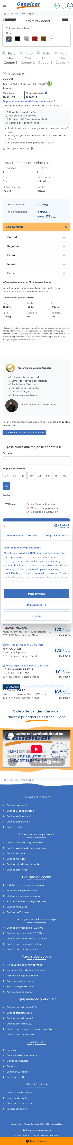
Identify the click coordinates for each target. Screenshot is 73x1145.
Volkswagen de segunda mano (24, 964)
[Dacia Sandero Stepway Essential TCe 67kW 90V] (33, 686)
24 (6, 475)
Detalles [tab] (33, 535)
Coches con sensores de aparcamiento (29, 1029)
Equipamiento (15, 226)
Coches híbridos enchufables (23, 864)
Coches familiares (16, 906)
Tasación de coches (17, 1098)
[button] (57, 6)
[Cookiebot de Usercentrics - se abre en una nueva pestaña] (54, 526)
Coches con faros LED (19, 1023)
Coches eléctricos (16, 869)
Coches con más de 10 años (22, 949)
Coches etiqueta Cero (19, 1012)
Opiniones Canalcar (18, 1060)
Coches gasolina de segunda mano (26, 848)
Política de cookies (53, 1124)
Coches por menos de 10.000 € (24, 927)
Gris (8, 33)
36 (14, 475)
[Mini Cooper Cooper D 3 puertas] (23, 644)
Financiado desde (35, 93)
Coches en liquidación (19, 816)
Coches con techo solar (20, 1034)
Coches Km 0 (14, 827)
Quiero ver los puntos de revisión (24, 432)
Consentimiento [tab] (13, 535)
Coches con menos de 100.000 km (26, 938)
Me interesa (38, 1141)
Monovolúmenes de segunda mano (26, 901)
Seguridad (13, 246)
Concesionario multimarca (22, 1055)
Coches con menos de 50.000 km (26, 933)
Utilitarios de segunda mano (23, 896)
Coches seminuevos (18, 821)
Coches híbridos (15, 858)
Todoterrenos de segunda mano (25, 885)
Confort (12, 237)
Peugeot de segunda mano (22, 975)
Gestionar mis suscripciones (38, 1130)
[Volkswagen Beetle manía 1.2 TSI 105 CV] (27, 665)
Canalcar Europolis (17, 1071)
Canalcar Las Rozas (17, 1077)
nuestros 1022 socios (31, 552)
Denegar (37, 616)
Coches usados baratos (20, 810)
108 (64, 475)
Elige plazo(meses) (14, 468)
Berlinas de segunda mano (22, 890)
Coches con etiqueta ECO (21, 1007)
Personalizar (34, 604)
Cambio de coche (16, 1108)
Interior (12, 264)
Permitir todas (36, 593)
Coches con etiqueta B (19, 1018)
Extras (11, 273)
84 (47, 475)
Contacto (11, 1066)
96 (56, 475)
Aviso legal (16, 1124)
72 (39, 475)
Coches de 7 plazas (17, 912)
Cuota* (7, 495)
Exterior (12, 255)
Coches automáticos (18, 853)
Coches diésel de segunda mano (25, 842)
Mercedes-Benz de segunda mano (26, 970)
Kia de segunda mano (19, 992)
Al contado (8, 93)
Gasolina (14, 13)
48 (22, 475)
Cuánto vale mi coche (19, 1092)
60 (31, 475)
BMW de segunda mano (20, 986)
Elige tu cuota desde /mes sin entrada (28, 101)
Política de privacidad (33, 1124)
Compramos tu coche (19, 1103)
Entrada (7, 453)
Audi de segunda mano (20, 981)
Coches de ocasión (17, 805)
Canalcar (11, 1050)
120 (6, 485)
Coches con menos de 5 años (23, 944)
